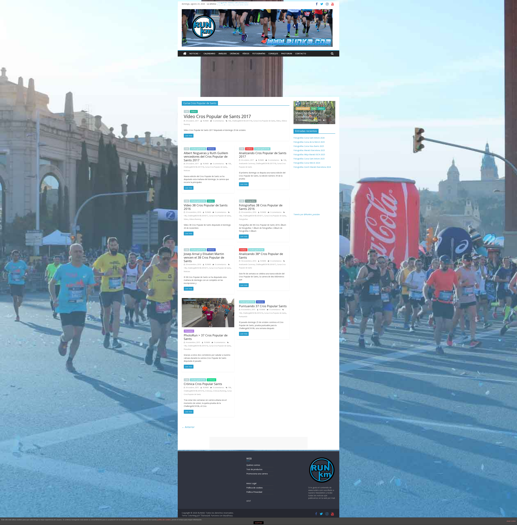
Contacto (300, 53)
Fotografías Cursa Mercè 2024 (307, 163)
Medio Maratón (318, 108)
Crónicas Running (219, 391)
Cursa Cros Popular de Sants (264, 121)
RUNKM (206, 121)
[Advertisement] (258, 77)
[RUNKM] (185, 53)
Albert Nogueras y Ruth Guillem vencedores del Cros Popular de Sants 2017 (206, 156)
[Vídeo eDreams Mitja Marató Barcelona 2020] (330, 102)
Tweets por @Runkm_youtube (307, 214)
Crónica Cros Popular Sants (203, 384)
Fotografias (243, 219)
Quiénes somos (253, 465)
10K (186, 111)
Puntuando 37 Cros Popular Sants (263, 306)
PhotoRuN (286, 53)
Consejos (273, 53)
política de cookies (164, 520)
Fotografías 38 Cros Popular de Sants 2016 (260, 207)
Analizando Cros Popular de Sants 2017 (262, 154)
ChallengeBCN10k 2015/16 (198, 346)
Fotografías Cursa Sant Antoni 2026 (309, 137)
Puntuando (243, 316)
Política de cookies (254, 487)
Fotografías (258, 53)
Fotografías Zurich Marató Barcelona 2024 (312, 167)
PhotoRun (187, 349)
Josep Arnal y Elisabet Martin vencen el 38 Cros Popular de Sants (204, 257)
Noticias (193, 53)
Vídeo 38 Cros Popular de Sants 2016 (206, 207)
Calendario (209, 53)
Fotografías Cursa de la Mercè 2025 (309, 142)
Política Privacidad (254, 492)
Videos (193, 111)
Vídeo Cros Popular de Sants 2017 (217, 116)
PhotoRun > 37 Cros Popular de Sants (206, 337)
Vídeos (245, 53)
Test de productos (254, 469)
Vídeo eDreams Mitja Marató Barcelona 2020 (327, 115)
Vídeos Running (195, 219)
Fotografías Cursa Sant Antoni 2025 (309, 158)
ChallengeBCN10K (198, 149)
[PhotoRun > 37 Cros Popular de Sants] (208, 299)
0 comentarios (218, 121)
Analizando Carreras (247, 163)
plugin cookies (511, 521)
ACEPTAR (258, 523)
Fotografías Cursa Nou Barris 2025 (232, 4)
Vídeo (278, 121)
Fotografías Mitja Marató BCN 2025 (309, 154)
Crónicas (234, 53)
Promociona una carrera (257, 473)
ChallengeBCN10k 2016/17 (198, 216)
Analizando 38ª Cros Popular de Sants (261, 255)
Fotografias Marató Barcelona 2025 (309, 150)
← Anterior (188, 427)
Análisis (223, 53)
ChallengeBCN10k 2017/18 (242, 121)
